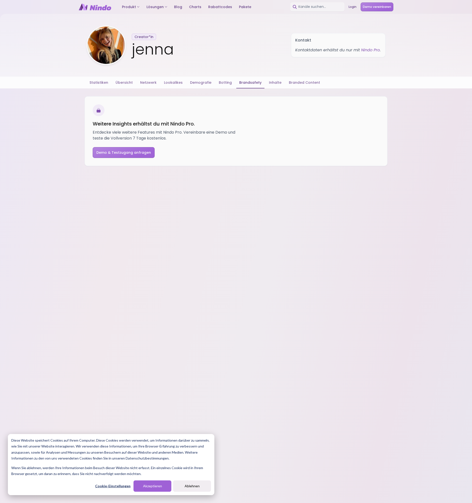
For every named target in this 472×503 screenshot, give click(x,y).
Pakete (245, 6)
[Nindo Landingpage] (95, 6)
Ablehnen (192, 486)
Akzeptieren (152, 486)
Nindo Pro (370, 50)
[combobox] (317, 6)
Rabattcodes (220, 6)
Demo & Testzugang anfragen (123, 152)
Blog (178, 6)
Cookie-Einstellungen (113, 486)
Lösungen (155, 6)
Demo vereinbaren (377, 7)
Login (352, 7)
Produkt (129, 6)
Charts (195, 6)
